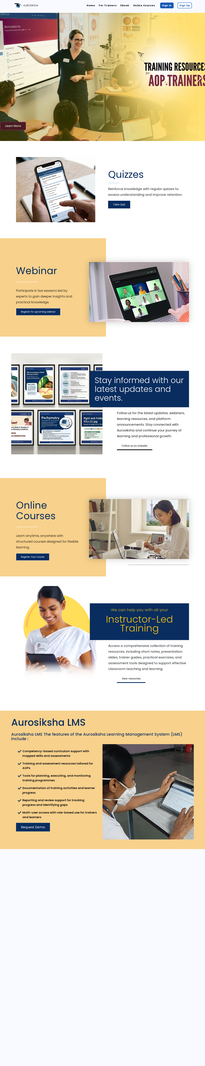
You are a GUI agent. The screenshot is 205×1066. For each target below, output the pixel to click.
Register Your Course (32, 556)
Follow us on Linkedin (135, 446)
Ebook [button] (124, 5)
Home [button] (91, 5)
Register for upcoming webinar (38, 311)
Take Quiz (119, 204)
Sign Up (184, 5)
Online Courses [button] (144, 5)
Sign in (167, 5)
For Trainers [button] (108, 5)
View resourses (131, 678)
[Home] (26, 5)
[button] (200, 77)
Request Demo (33, 827)
